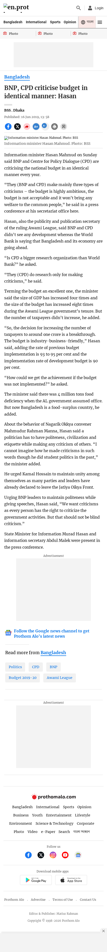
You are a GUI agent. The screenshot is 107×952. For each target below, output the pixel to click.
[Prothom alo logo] (53, 798)
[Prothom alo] (17, 8)
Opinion (70, 22)
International (36, 22)
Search (64, 831)
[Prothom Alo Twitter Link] (43, 855)
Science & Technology (54, 823)
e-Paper (48, 831)
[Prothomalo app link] (35, 880)
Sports (55, 22)
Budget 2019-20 (23, 677)
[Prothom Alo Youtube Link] (67, 855)
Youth (37, 815)
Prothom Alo (14, 899)
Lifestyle (82, 815)
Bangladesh (12, 22)
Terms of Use (63, 899)
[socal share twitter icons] (18, 129)
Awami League (59, 677)
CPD (35, 667)
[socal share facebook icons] (8, 129)
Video (33, 831)
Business (21, 815)
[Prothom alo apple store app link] (71, 880)
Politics (15, 667)
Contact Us (88, 899)
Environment (20, 823)
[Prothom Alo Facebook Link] (30, 855)
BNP (53, 667)
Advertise (38, 899)
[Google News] (78, 855)
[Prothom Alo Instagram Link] (55, 855)
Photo (19, 831)
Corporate (85, 823)
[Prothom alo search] (79, 8)
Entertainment (59, 815)
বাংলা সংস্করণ (81, 831)
